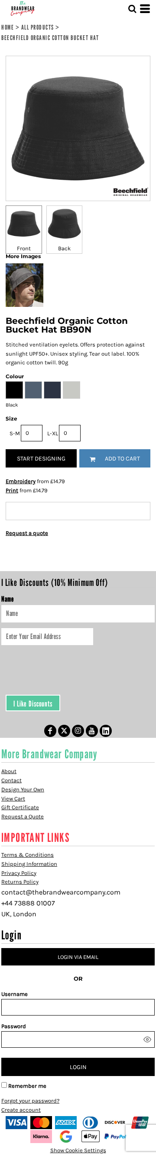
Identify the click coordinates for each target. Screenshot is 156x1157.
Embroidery (21, 481)
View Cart (13, 798)
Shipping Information (29, 864)
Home (7, 27)
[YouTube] (92, 731)
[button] (132, 8)
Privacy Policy (18, 873)
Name (7, 599)
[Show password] (147, 1039)
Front (24, 248)
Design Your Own (22, 789)
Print (12, 490)
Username (14, 994)
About (8, 771)
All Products (37, 27)
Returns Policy (20, 881)
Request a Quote (22, 816)
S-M (15, 433)
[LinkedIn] (106, 731)
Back (64, 248)
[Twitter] (64, 731)
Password (13, 1026)
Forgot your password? (30, 1100)
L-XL (52, 433)
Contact (11, 780)
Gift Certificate (20, 807)
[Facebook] (50, 731)
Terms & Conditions (27, 854)
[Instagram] (78, 731)
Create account (21, 1110)
